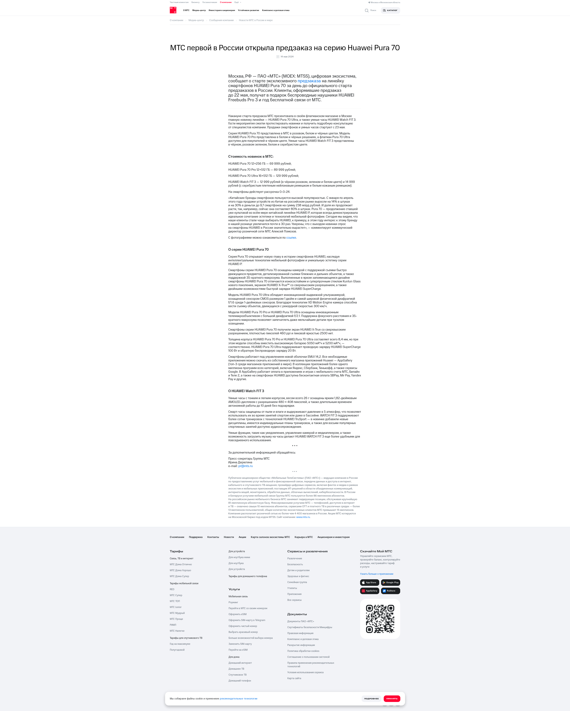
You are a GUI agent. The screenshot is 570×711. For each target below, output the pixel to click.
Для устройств (237, 551)
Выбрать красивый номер (243, 632)
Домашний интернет (240, 663)
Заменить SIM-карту (240, 644)
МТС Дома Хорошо (180, 570)
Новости (229, 537)
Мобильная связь (238, 596)
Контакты (213, 537)
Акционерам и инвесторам (334, 537)
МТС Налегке (177, 631)
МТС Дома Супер (179, 576)
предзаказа (309, 81)
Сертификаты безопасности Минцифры (309, 627)
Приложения (294, 594)
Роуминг (233, 602)
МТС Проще (176, 619)
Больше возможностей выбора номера (251, 638)
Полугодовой (177, 650)
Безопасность (295, 564)
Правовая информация (300, 633)
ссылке (291, 238)
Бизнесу (195, 2)
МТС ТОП (175, 601)
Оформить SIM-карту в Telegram (247, 620)
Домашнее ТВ (236, 669)
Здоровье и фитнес (298, 576)
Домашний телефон (240, 681)
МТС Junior (176, 607)
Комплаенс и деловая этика (303, 639)
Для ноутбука (236, 563)
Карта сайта (294, 678)
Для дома (234, 657)
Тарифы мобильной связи (184, 583)
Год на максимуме (180, 644)
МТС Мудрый (177, 613)
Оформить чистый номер (243, 626)
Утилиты (292, 588)
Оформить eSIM (238, 614)
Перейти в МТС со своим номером (248, 608)
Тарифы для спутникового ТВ (186, 638)
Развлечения (294, 558)
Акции (242, 537)
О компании (226, 2)
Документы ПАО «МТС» (300, 621)
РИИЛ (173, 625)
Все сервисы (294, 600)
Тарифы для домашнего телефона (248, 576)
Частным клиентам (179, 2)
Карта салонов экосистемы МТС (270, 537)
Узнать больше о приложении (376, 574)
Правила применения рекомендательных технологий (310, 664)
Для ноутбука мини (239, 557)
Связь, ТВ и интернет (181, 558)
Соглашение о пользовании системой (308, 657)
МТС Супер (176, 595)
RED (172, 589)
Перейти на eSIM (238, 650)
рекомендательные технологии (238, 698)
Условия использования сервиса (305, 672)
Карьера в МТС (304, 537)
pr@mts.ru (245, 466)
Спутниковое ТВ (238, 675)
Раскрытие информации (301, 645)
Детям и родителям (298, 570)
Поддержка (196, 537)
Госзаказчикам (209, 2)
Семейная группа (297, 582)
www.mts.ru (303, 517)
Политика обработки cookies (303, 651)
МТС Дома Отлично (181, 564)
